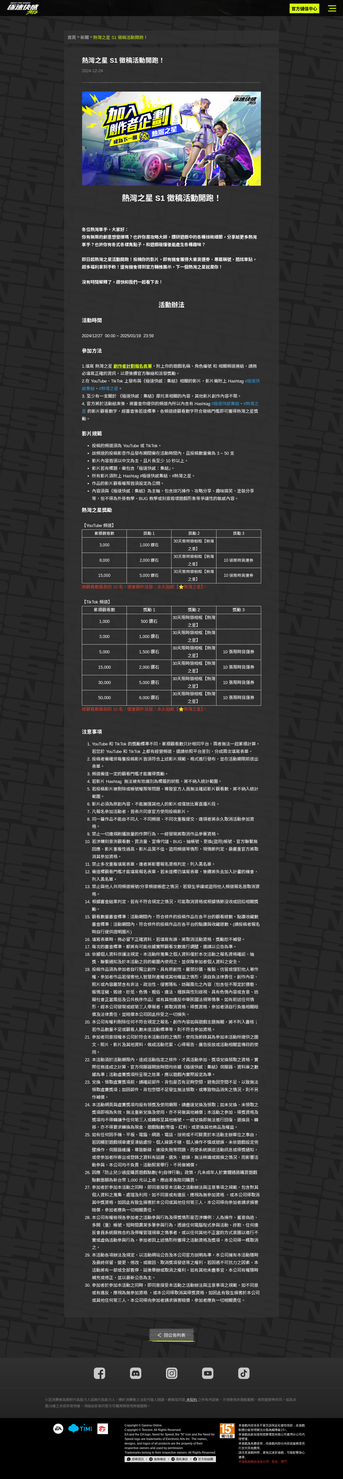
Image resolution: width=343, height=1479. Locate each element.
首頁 (72, 37)
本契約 (191, 1400)
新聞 (84, 37)
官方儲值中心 (304, 9)
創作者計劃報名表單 (132, 366)
